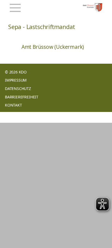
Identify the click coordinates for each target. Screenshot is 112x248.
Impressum (16, 80)
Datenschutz (18, 88)
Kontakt (13, 105)
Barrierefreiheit (21, 96)
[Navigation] (15, 8)
